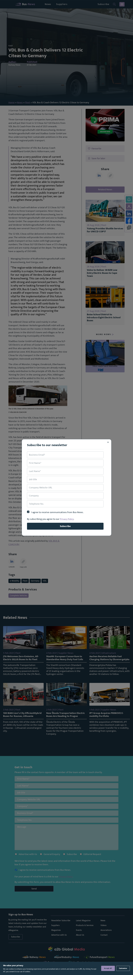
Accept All (108, 968)
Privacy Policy (67, 519)
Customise (123, 968)
